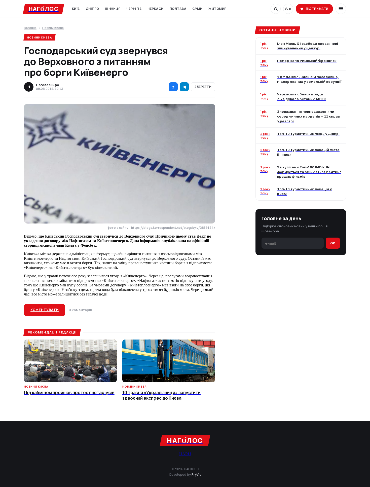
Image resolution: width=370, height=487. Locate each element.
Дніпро (92, 9)
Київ (76, 9)
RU (188, 454)
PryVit (196, 474)
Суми (197, 9)
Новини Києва (53, 28)
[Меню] (341, 9)
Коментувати (44, 310)
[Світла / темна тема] (288, 9)
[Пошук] (276, 9)
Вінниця (113, 9)
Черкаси (155, 9)
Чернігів (133, 9)
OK (333, 243)
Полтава (178, 9)
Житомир (217, 9)
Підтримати (317, 9)
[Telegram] (184, 86)
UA (182, 454)
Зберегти (203, 87)
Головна (30, 28)
